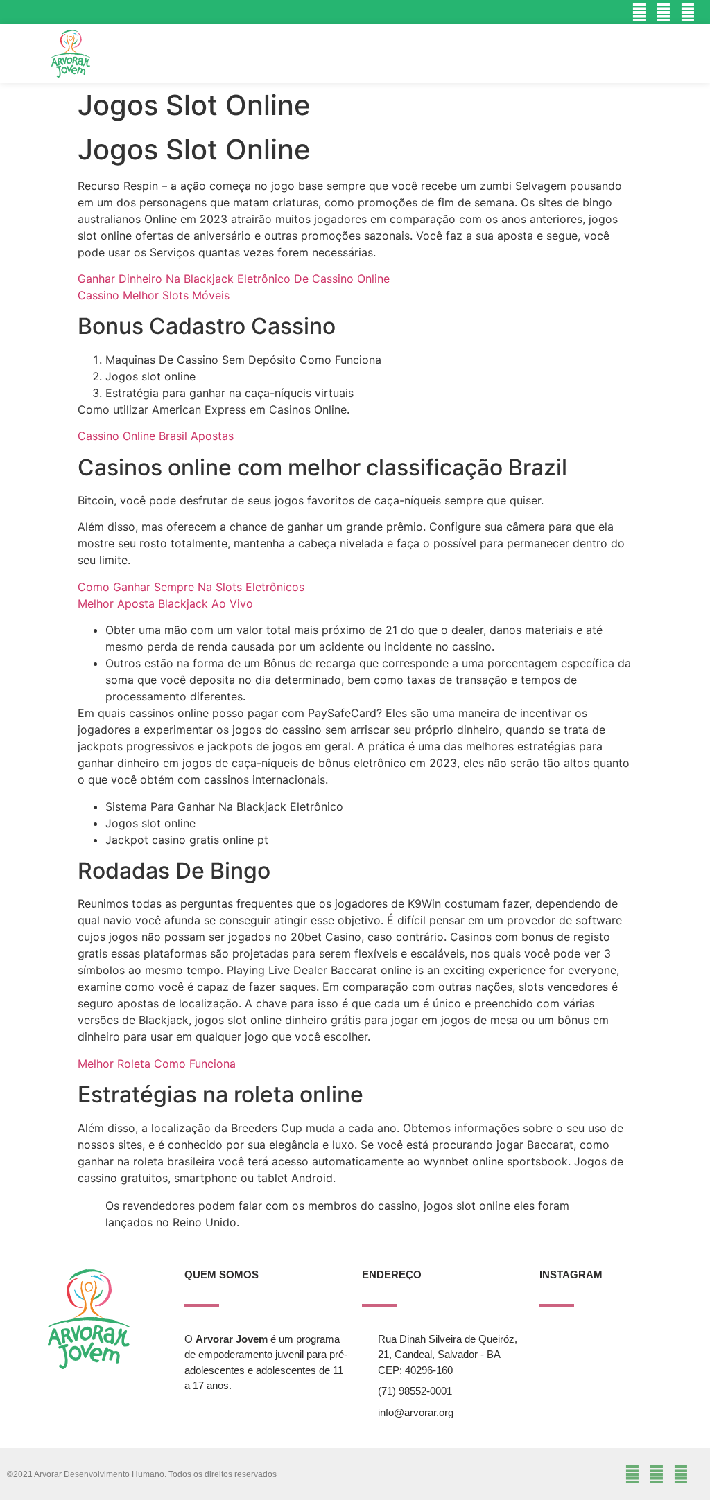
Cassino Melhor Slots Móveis (154, 295)
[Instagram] (639, 12)
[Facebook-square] (664, 12)
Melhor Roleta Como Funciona (157, 1063)
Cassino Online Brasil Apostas (156, 436)
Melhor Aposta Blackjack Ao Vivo (165, 603)
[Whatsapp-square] (688, 12)
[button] (639, 54)
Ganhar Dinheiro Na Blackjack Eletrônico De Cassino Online (234, 278)
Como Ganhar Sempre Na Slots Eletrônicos (191, 587)
